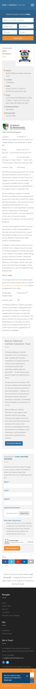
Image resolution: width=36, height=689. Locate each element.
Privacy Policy (7, 634)
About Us (5, 609)
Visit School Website (13, 443)
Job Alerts (5, 612)
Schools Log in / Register (11, 615)
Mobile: (7, 499)
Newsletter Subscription (12, 520)
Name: (6, 482)
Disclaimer (5, 630)
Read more (8, 680)
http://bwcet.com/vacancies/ (13, 285)
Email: (6, 490)
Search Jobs (6, 606)
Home (4, 603)
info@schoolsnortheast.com (14, 658)
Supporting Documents (12, 508)
